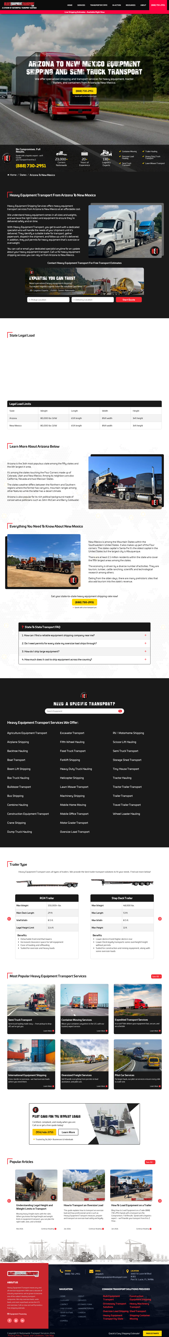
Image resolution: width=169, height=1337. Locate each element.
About (143, 5)
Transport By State (98, 5)
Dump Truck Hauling (19, 831)
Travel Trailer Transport (127, 805)
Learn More (68, 1132)
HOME (62, 1296)
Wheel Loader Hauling (126, 814)
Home (69, 5)
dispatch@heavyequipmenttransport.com (111, 1275)
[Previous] (9, 919)
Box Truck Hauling (18, 778)
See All (155, 976)
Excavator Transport (72, 733)
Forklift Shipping (70, 760)
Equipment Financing (18, 1314)
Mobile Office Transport (74, 814)
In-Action (116, 5)
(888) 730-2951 (158, 5)
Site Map (49, 1335)
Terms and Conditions (33, 1335)
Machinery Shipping (72, 796)
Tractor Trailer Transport (127, 787)
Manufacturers (86, 1308)
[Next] (160, 919)
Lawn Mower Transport (74, 787)
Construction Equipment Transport (28, 814)
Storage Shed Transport (127, 760)
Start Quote (129, 299)
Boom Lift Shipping (18, 769)
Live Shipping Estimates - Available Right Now (85, 12)
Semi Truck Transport (125, 751)
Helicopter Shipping (72, 778)
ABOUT (81, 1296)
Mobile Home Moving (73, 805)
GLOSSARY (64, 1300)
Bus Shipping (15, 796)
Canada (82, 1312)
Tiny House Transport (126, 769)
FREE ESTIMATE (152, 1333)
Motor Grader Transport (74, 823)
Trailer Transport (123, 796)
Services (81, 5)
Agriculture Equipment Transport (27, 733)
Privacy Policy (15, 1335)
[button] (84, 635)
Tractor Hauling (122, 778)
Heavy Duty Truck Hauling (76, 769)
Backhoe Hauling (17, 751)
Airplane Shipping (18, 742)
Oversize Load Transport (75, 831)
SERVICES (82, 1300)
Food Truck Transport (73, 751)
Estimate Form (85, 1304)
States (23, 174)
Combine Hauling (17, 805)
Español (64, 1320)
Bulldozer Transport (19, 787)
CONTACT (64, 1304)
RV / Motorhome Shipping (128, 733)
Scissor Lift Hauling (124, 742)
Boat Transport (16, 760)
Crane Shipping (16, 823)
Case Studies (66, 1308)
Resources (130, 5)
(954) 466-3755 (44, 1132)
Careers (82, 1316)
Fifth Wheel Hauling (72, 742)
